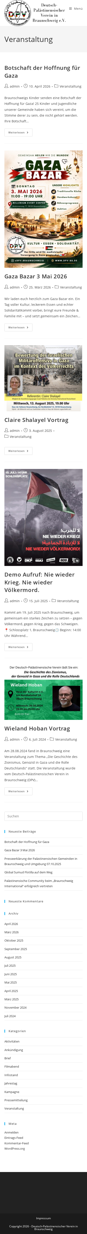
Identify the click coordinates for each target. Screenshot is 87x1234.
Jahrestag (10, 1083)
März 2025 (11, 999)
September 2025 (15, 949)
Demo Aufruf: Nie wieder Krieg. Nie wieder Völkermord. (39, 582)
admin (15, 86)
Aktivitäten (11, 1041)
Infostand (11, 1075)
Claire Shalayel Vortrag (36, 420)
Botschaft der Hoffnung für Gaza (26, 842)
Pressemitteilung (16, 1100)
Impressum (43, 1218)
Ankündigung (13, 1050)
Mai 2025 (10, 982)
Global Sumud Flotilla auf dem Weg (28, 872)
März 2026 (11, 932)
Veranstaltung (70, 86)
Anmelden (11, 1132)
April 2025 (11, 991)
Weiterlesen (20, 133)
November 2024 (15, 1007)
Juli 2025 (10, 965)
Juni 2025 (10, 974)
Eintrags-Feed (13, 1138)
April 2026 (11, 924)
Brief (7, 1058)
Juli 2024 (10, 1016)
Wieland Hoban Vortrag (37, 728)
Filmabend (11, 1066)
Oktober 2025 (13, 940)
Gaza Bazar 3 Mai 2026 (35, 276)
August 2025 (12, 957)
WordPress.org (14, 1148)
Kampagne (11, 1092)
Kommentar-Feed (16, 1143)
